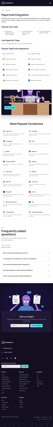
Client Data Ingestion (24, 374)
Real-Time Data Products (25, 381)
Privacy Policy (44, 417)
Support (4, 404)
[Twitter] (11, 358)
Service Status (36, 417)
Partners (21, 402)
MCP (3, 392)
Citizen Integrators (23, 383)
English (43, 419)
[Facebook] (2, 358)
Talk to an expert (10, 107)
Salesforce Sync (23, 379)
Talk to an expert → (6, 247)
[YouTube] (15, 358)
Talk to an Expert (36, 325)
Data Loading (5, 383)
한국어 (50, 419)
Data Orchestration (6, 386)
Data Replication (5, 379)
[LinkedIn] (7, 358)
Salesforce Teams (23, 388)
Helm (3, 374)
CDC (38, 379)
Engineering (22, 390)
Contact (21, 407)
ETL (38, 374)
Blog (3, 400)
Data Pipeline (40, 383)
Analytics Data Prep (23, 377)
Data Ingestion (5, 377)
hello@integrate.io (7, 348)
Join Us (21, 404)
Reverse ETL (40, 381)
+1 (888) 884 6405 (7, 352)
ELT (38, 377)
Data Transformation (6, 381)
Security (4, 409)
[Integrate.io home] (7, 3)
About (20, 400)
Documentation (5, 407)
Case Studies (5, 402)
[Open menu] (50, 3)
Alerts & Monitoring (6, 388)
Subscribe (24, 366)
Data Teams (22, 386)
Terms (50, 417)
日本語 (47, 419)
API (2, 390)
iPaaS (38, 386)
